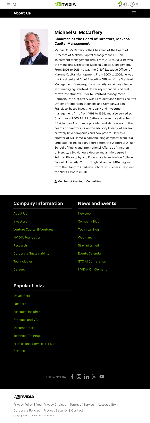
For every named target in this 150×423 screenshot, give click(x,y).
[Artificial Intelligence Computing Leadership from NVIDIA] (65, 4)
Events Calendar (90, 253)
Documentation (25, 328)
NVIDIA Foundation (27, 237)
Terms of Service (82, 404)
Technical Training (26, 336)
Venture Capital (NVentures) (33, 229)
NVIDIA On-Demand (92, 269)
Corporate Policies (26, 410)
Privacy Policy (23, 404)
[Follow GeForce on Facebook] (72, 376)
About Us (20, 213)
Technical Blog (88, 229)
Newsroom (86, 213)
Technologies (23, 261)
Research (20, 245)
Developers (21, 296)
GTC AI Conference (92, 261)
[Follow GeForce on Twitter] (94, 376)
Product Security (56, 410)
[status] (120, 5)
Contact (77, 410)
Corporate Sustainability (31, 253)
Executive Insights (26, 312)
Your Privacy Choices (51, 404)
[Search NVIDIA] (14, 3)
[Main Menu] (8, 4)
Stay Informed (88, 245)
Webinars (85, 237)
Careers (19, 269)
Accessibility (107, 404)
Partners (19, 304)
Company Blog (88, 221)
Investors (20, 221)
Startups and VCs (26, 320)
